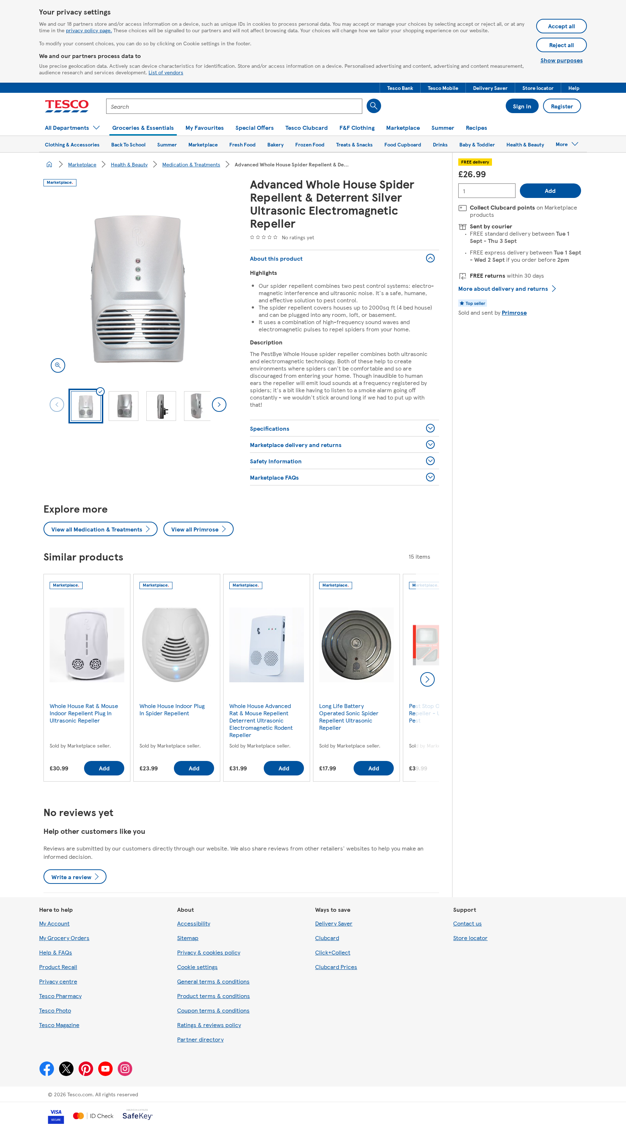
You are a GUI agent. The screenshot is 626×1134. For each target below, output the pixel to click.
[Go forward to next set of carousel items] (427, 679)
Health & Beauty (129, 164)
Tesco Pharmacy (60, 996)
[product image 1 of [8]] (138, 285)
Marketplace (82, 164)
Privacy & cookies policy (208, 952)
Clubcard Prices (336, 967)
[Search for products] (374, 106)
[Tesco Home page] (67, 106)
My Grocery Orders (64, 938)
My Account (54, 923)
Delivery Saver (333, 923)
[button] (400, 88)
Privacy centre (58, 981)
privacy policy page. (89, 30)
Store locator (470, 938)
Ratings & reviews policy (209, 1025)
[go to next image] (219, 404)
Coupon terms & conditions (213, 1010)
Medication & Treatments (191, 164)
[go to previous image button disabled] (57, 404)
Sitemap (188, 938)
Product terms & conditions (213, 996)
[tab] (85, 406)
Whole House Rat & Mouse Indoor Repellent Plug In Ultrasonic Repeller (84, 712)
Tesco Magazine (59, 1025)
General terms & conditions (213, 981)
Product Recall (58, 967)
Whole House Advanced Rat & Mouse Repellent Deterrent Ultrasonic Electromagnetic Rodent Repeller (261, 720)
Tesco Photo (55, 1010)
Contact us (467, 923)
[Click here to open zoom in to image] (58, 365)
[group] (86, 679)
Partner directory (200, 1039)
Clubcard (327, 938)
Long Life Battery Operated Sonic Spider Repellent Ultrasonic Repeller (349, 716)
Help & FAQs (55, 952)
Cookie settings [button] (197, 967)
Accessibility (193, 923)
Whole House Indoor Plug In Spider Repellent (172, 709)
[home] (49, 164)
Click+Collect (332, 952)
